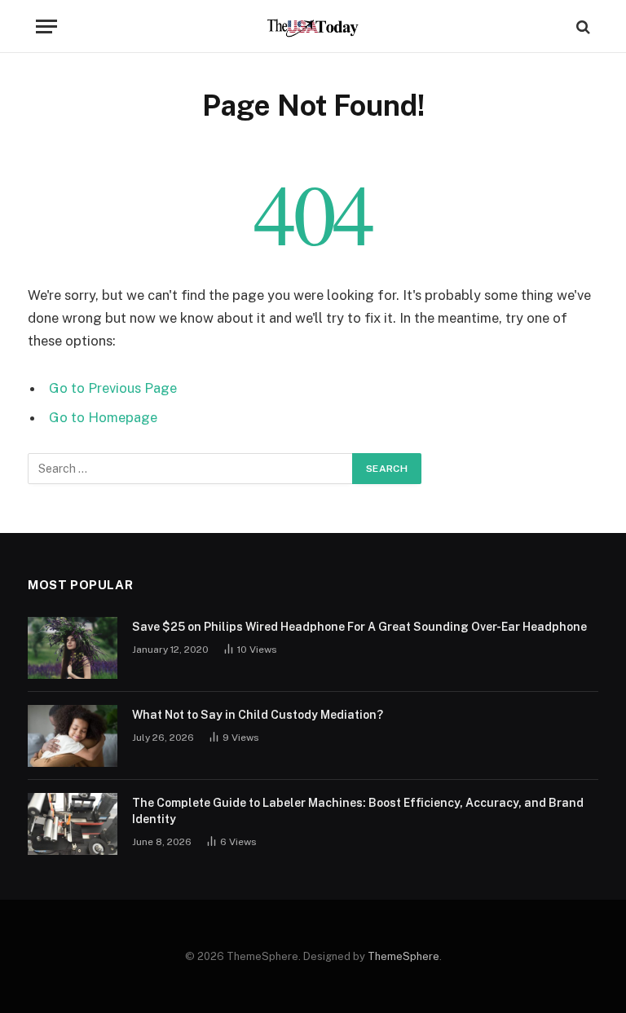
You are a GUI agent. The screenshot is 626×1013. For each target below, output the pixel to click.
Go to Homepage (103, 417)
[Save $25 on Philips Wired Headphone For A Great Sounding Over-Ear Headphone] (72, 648)
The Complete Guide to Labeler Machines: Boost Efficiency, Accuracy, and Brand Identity (358, 811)
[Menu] (46, 26)
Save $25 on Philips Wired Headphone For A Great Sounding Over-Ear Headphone (359, 626)
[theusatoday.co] (313, 26)
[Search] (581, 26)
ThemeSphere (403, 956)
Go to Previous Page (113, 388)
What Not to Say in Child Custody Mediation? (257, 714)
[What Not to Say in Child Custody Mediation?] (72, 736)
